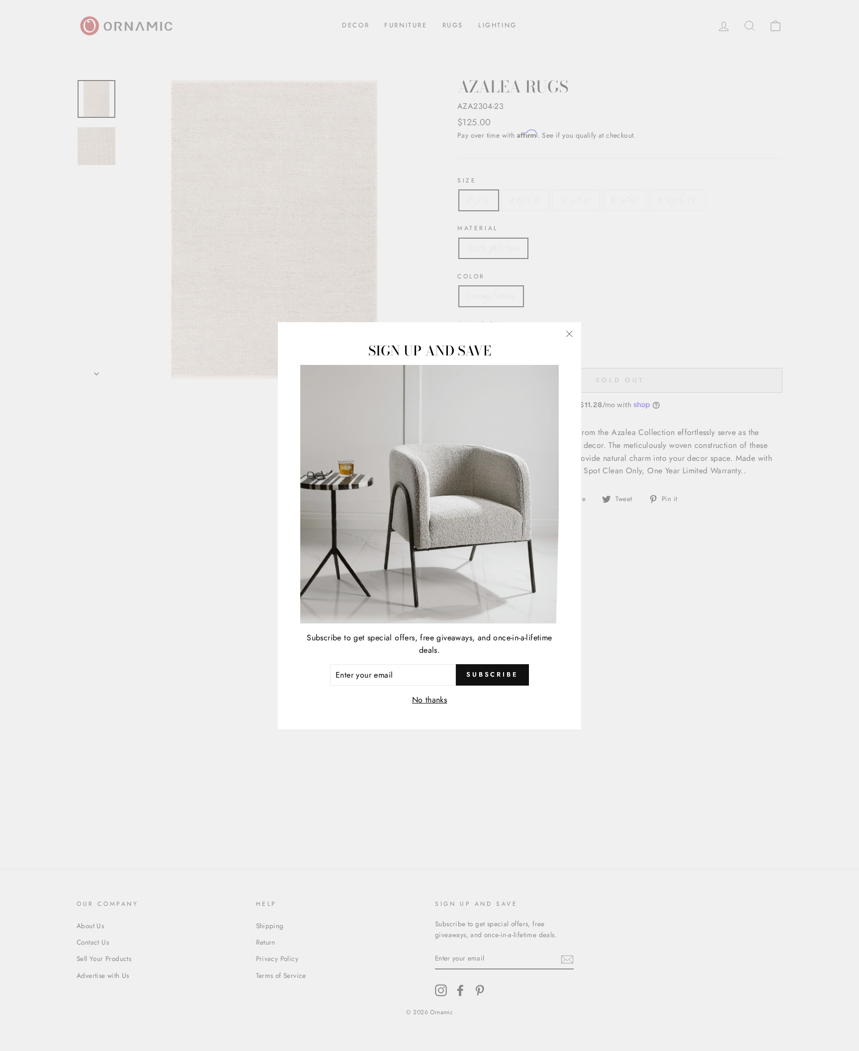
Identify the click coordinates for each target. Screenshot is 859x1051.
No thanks (429, 699)
